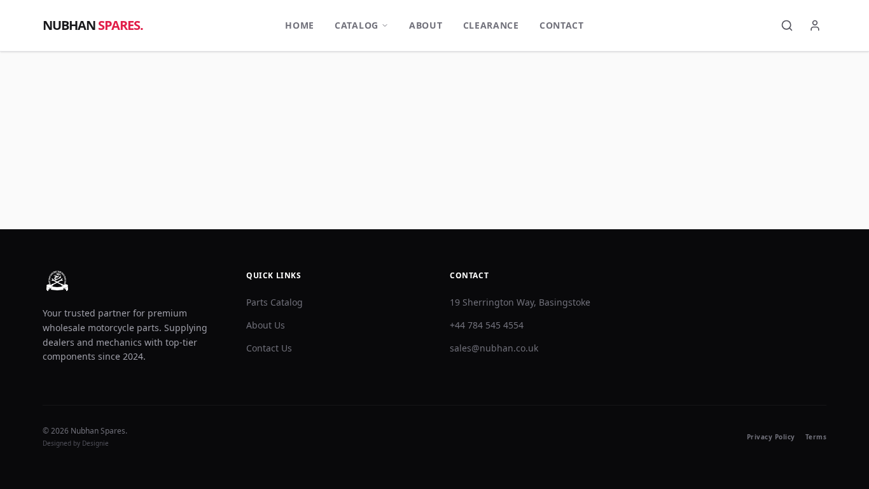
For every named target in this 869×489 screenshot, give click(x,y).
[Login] (814, 25)
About (426, 25)
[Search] (786, 25)
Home (299, 25)
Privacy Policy (771, 436)
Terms (816, 436)
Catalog (357, 25)
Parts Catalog (274, 302)
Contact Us (269, 348)
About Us (265, 325)
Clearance (491, 25)
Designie (95, 443)
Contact (561, 25)
